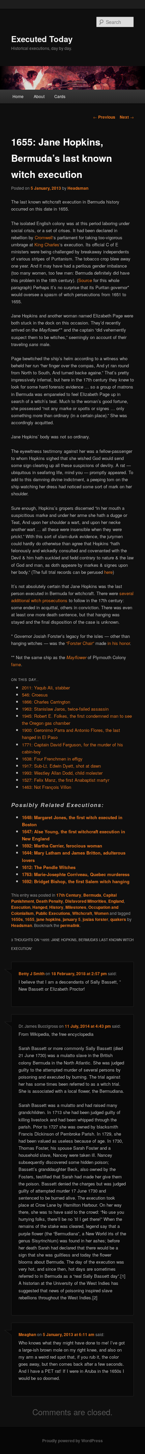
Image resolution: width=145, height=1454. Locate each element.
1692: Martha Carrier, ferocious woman (62, 845)
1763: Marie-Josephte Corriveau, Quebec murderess (75, 874)
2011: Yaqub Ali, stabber (46, 687)
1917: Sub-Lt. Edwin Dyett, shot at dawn (61, 766)
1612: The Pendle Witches (49, 867)
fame (16, 664)
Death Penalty (49, 901)
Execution (20, 907)
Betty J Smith (32, 973)
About (39, 96)
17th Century (68, 895)
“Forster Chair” (80, 643)
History (56, 907)
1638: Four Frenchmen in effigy (52, 758)
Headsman (77, 188)
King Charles (46, 244)
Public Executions (53, 913)
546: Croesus (35, 694)
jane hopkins (48, 919)
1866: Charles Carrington (46, 702)
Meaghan (27, 1334)
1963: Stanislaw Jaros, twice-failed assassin (65, 709)
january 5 (72, 919)
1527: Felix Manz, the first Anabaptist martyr (65, 780)
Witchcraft (82, 913)
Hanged (39, 907)
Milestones (75, 907)
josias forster (95, 919)
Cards (59, 96)
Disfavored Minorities (85, 901)
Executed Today (41, 38)
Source (85, 280)
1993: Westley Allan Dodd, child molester (62, 773)
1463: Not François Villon (46, 787)
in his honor (119, 643)
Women (101, 913)
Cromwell (44, 237)
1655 (29, 919)
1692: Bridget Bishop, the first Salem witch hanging (75, 881)
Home (18, 96)
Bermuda (92, 895)
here (108, 572)
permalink (70, 925)
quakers (118, 919)
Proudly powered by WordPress (72, 1440)
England (116, 901)
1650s (17, 919)
